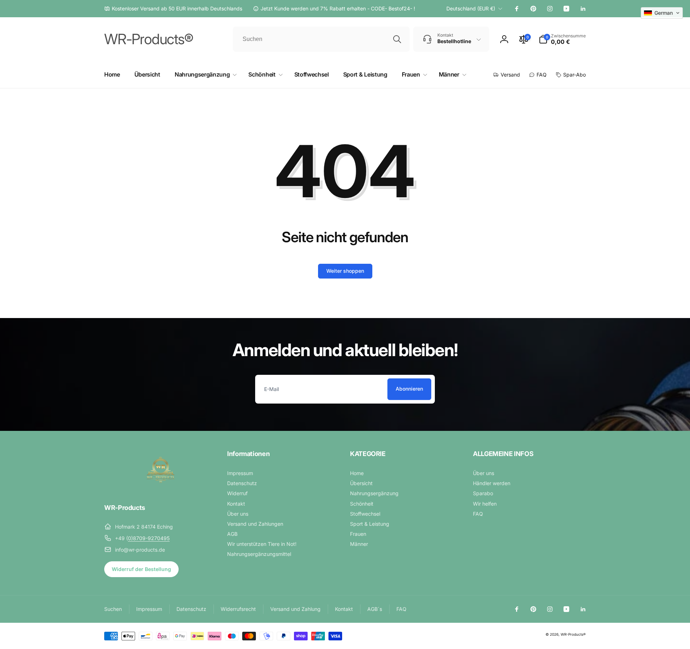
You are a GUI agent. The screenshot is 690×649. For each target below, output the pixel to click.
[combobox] (321, 39)
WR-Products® (573, 634)
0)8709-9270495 (149, 538)
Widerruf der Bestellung (141, 569)
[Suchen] (397, 39)
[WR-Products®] (161, 488)
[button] (562, 39)
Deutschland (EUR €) (470, 8)
